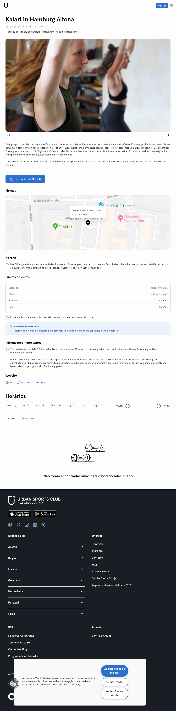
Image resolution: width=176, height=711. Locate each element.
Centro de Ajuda (101, 635)
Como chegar (81, 214)
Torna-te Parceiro (19, 642)
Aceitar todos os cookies (114, 670)
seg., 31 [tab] (71, 405)
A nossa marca (100, 571)
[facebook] (10, 525)
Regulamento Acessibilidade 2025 (111, 585)
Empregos (97, 544)
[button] (46, 547)
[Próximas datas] (107, 406)
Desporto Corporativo (21, 635)
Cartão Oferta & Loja (103, 578)
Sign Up (162, 5)
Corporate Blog (17, 649)
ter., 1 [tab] (85, 405)
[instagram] (27, 525)
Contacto (97, 557)
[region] (80, 682)
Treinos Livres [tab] (28, 418)
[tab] (7, 135)
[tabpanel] (88, 452)
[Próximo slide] (168, 135)
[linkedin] (35, 525)
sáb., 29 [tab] (40, 405)
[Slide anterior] (163, 135)
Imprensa (97, 550)
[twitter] (18, 525)
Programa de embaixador (23, 656)
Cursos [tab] (12, 418)
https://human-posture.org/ (27, 382)
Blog (94, 564)
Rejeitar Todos (115, 682)
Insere (17, 330)
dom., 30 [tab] (56, 405)
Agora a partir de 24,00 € (25, 179)
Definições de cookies (114, 693)
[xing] (43, 525)
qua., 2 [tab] (98, 405)
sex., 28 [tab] (25, 405)
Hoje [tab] (8, 405)
